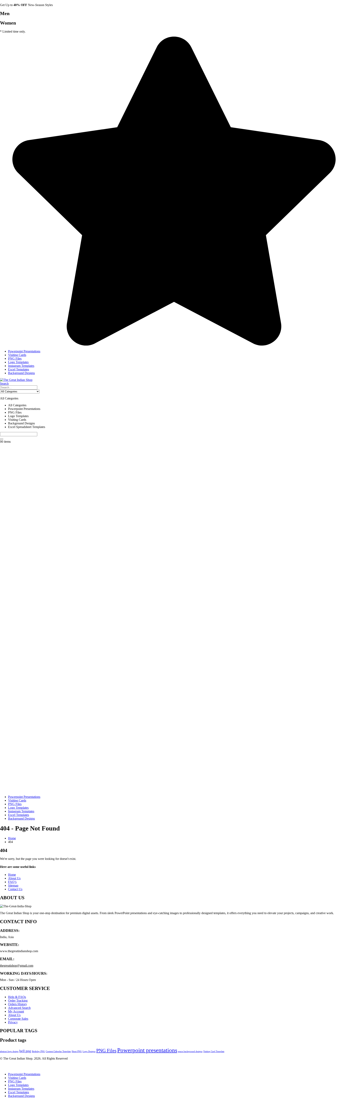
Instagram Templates (21, 365)
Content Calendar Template (58, 1051)
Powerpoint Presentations (24, 351)
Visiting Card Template (213, 1051)
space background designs (190, 1051)
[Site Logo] (16, 380)
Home (12, 874)
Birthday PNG (38, 1051)
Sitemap (13, 885)
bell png (25, 1051)
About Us (14, 878)
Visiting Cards (17, 355)
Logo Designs (89, 1051)
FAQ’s (12, 882)
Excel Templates (18, 369)
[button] (4, 383)
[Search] (1, 439)
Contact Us (15, 889)
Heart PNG (77, 1051)
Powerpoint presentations (147, 1050)
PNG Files (15, 358)
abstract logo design (9, 1051)
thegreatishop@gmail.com (16, 965)
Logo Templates (18, 362)
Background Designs (21, 373)
